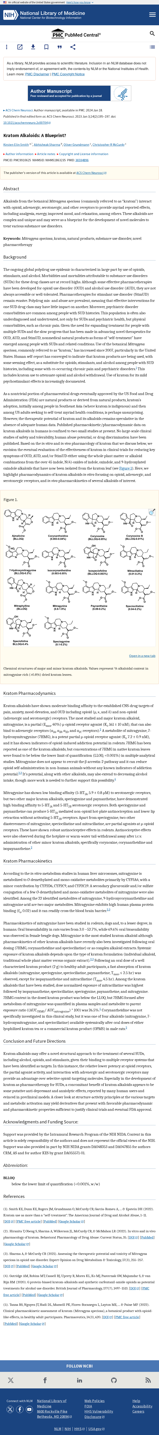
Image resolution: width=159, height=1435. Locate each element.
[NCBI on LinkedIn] (79, 1380)
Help (136, 1401)
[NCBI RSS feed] (148, 1380)
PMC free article (29, 1221)
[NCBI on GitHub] (114, 1380)
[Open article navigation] (152, 47)
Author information (19, 154)
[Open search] (152, 34)
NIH (68, 1429)
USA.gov (95, 1429)
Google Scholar (70, 1221)
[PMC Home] (76, 34)
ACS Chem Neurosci (19, 110)
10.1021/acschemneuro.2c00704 (25, 123)
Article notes (46, 154)
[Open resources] (6, 47)
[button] (20, 47)
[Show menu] (152, 15)
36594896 (82, 160)
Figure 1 (125, 468)
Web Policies (94, 1401)
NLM (57, 1429)
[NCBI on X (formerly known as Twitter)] (11, 1380)
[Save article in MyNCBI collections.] (46, 47)
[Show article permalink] (73, 47)
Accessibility (142, 1406)
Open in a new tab (142, 656)
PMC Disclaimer (37, 74)
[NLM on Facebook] (19, 1409)
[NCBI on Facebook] (45, 1380)
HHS (78, 1429)
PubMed (50, 1221)
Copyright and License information (83, 154)
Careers (138, 1411)
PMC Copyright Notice (68, 74)
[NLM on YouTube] (29, 1409)
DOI (7, 1221)
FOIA (88, 1406)
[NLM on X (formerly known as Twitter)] (10, 1409)
